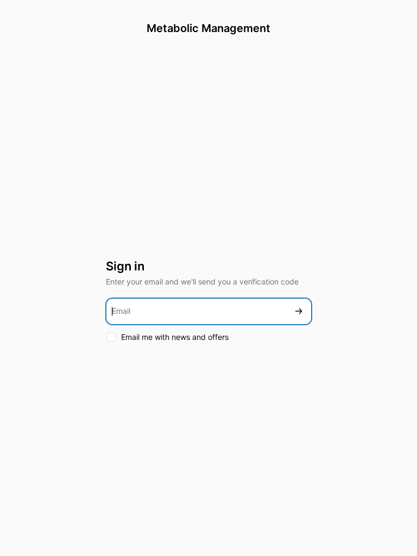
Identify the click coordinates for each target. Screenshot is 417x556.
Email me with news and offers (175, 337)
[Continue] (298, 311)
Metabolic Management (208, 28)
